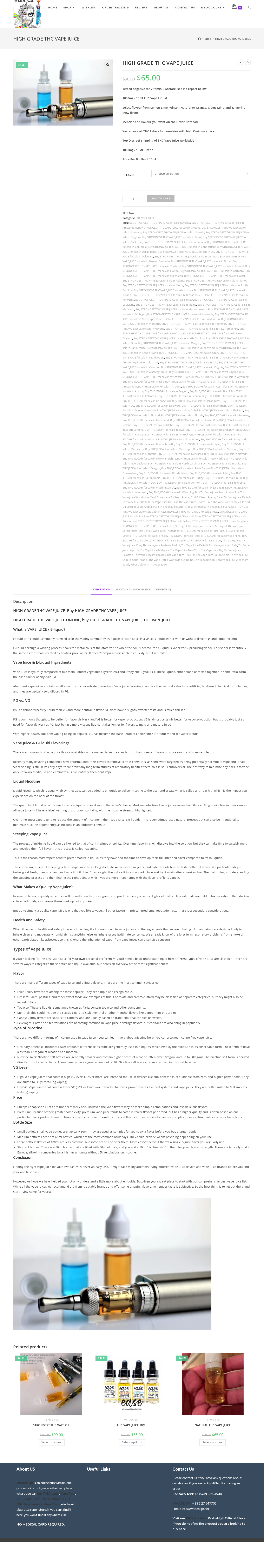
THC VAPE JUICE (145, 218)
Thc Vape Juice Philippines (150, 555)
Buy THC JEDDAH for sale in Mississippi (168, 449)
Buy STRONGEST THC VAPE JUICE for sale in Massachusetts (171, 309)
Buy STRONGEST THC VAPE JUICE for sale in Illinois (153, 285)
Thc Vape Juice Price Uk (181, 555)
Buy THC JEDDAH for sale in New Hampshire (149, 458)
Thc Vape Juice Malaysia (154, 550)
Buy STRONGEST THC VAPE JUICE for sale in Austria (173, 232)
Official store (196, 1518)
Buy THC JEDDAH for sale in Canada (179, 396)
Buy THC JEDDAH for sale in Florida (182, 415)
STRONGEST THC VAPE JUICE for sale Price (175, 516)
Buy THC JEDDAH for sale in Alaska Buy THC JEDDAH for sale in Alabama (166, 381)
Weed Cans (52, 1504)
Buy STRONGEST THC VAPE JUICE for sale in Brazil (172, 237)
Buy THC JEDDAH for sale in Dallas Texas (196, 401)
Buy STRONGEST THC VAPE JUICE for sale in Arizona (169, 227)
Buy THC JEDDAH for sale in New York (200, 458)
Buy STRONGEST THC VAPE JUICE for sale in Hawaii (214, 276)
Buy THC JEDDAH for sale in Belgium (166, 391)
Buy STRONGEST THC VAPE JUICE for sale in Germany (212, 271)
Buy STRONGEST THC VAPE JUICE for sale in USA (188, 362)
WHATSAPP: (182, 1503)
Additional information (133, 589)
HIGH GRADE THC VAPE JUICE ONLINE (46, 619)
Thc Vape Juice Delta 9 (194, 545)
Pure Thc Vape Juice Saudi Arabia (173, 507)
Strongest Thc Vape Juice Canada (214, 507)
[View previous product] (241, 62)
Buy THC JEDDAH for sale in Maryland (223, 439)
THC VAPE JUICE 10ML (132, 1425)
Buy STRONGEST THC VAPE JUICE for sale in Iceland (153, 280)
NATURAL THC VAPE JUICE (213, 1425)
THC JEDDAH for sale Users (205, 540)
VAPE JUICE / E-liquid (45, 629)
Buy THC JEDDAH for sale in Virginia (224, 482)
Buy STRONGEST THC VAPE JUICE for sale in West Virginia (203, 372)
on (99, 1117)
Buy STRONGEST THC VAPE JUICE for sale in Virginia (192, 367)
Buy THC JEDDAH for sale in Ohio (220, 463)
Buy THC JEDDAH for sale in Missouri (215, 449)
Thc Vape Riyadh (204, 560)
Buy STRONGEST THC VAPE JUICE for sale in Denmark (186, 256)
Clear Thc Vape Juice (229, 497)
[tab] (101, 589)
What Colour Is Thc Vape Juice (149, 564)
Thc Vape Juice (231, 540)
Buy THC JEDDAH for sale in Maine (178, 439)
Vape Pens (67, 1493)
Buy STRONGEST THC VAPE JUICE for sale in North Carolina (169, 338)
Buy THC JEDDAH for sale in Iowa (164, 430)
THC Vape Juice (27, 1499)
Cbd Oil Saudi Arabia (203, 497)
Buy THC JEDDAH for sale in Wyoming (171, 492)
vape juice (209, 1167)
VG (76, 1052)
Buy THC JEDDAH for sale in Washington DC (149, 487)
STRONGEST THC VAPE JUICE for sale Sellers (164, 521)
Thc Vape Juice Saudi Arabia (212, 555)
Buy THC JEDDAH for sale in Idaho (153, 425)
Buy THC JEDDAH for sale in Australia (204, 386)
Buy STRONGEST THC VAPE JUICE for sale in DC (186, 252)
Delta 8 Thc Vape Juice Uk (156, 502)
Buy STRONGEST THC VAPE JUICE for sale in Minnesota (180, 314)
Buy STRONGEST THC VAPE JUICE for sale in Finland (213, 266)
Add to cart (160, 198)
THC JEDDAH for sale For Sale (149, 536)
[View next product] (248, 62)
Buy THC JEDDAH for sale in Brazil (210, 391)
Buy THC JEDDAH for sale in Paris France (185, 468)
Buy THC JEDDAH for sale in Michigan (198, 444)
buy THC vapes (48, 1493)
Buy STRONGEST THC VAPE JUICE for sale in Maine (166, 304)
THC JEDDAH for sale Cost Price (199, 531)
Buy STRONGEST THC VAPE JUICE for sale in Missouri (188, 319)
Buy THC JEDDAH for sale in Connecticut (147, 401)
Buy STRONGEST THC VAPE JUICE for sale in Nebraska (193, 324)
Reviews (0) (163, 589)
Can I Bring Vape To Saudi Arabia (170, 497)
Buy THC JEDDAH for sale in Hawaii (191, 420)
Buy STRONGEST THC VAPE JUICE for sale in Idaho (216, 280)
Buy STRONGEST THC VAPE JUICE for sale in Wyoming (216, 377)
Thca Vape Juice (225, 560)
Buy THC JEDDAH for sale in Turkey (182, 478)
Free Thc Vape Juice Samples (224, 502)
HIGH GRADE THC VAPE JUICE (233, 39)
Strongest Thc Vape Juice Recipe (194, 526)
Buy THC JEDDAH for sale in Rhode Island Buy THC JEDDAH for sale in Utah (184, 473)
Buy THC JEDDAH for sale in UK (223, 478)
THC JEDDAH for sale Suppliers (169, 540)
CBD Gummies (51, 1499)
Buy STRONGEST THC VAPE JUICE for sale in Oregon (169, 343)
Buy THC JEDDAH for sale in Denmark (204, 405)
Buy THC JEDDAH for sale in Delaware (158, 405)
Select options (51, 1442)
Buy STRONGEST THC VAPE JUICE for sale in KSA (164, 299)
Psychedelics (33, 1504)
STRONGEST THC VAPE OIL (51, 1425)
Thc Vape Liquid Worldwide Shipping (171, 560)
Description (101, 589)
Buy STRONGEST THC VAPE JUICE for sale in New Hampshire (201, 329)
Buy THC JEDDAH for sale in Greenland (146, 420)
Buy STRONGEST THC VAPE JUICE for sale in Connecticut (182, 247)
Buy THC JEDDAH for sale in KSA (210, 434)
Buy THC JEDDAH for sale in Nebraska (180, 454)
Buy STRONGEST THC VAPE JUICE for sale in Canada (175, 242)
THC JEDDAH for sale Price (184, 536)
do (111, 1142)
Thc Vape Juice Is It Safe (223, 545)
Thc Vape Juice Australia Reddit (161, 545)
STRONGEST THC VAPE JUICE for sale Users (148, 526)
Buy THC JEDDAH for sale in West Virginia (201, 487)
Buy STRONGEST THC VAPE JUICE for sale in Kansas (163, 295)
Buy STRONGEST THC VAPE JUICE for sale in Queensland (181, 348)
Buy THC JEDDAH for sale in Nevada (225, 454)
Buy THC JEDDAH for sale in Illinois (195, 425)
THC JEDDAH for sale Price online (220, 536)
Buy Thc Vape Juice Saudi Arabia (214, 492)
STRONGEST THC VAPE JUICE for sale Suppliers (220, 521)
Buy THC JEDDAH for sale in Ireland (207, 430)
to (223, 1186)
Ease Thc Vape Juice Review (189, 502)
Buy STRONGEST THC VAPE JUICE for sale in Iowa (163, 290)
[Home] (199, 39)
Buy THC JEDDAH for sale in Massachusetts (148, 444)
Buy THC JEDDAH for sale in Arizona (159, 386)
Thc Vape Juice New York (185, 550)
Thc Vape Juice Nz (211, 550)
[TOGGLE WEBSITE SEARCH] (249, 7)
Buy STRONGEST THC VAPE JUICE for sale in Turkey (196, 357)
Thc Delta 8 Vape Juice (152, 531)
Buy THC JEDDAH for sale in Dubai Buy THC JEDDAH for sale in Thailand (200, 410)
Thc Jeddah (173, 531)
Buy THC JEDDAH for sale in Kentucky (167, 434)
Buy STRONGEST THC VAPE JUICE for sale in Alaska (159, 223)
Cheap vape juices (40, 1107)
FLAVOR (130, 175)
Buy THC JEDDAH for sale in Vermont (179, 482)
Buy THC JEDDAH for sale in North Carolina (174, 463)
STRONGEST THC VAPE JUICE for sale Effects (191, 511)
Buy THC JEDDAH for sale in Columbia (224, 396)
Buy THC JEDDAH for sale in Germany (226, 415)
